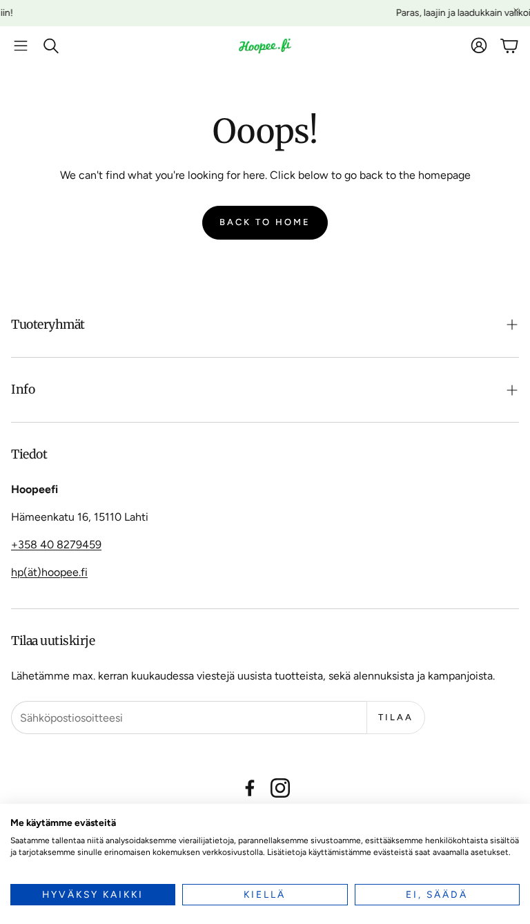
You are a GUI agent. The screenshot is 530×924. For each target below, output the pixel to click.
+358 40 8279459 (56, 544)
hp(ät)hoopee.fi (49, 572)
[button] (20, 45)
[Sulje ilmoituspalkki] (516, 10)
